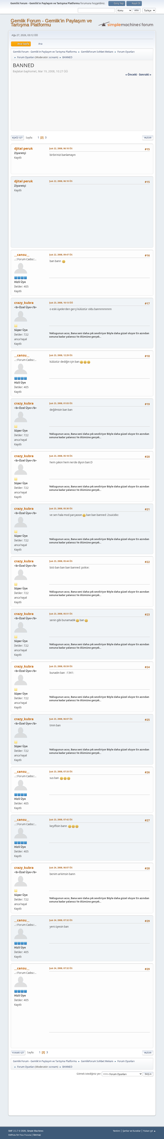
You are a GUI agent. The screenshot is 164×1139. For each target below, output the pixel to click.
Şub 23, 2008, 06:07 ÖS (60, 718)
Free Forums (25, 1135)
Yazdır (147, 137)
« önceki (131, 74)
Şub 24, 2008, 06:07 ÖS (60, 867)
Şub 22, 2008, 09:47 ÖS (60, 254)
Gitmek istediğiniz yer (89, 1073)
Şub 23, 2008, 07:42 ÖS (60, 819)
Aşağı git (17, 137)
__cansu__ (21, 254)
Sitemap (37, 1135)
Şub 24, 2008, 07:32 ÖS (60, 920)
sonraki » (145, 74)
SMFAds (12, 1135)
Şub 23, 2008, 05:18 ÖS (60, 455)
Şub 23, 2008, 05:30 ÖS (60, 508)
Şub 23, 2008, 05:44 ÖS (60, 561)
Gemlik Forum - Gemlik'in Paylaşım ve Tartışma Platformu (51, 22)
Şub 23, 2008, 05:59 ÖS (60, 666)
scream (53, 57)
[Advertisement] (82, 104)
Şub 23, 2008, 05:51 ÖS (60, 613)
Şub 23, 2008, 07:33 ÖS (60, 771)
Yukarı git (18, 1052)
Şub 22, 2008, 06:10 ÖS (60, 148)
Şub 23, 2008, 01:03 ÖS (60, 403)
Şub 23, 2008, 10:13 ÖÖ (61, 302)
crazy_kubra (24, 302)
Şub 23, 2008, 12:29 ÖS (60, 355)
